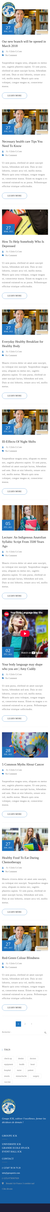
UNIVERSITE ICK (11, 1144)
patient (30, 1070)
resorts (7, 1076)
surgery (36, 1076)
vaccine (7, 1082)
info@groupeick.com (11, 1173)
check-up (8, 1058)
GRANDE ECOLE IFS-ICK (15, 1148)
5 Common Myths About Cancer (23, 764)
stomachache (21, 1076)
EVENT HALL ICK (12, 1151)
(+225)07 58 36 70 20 (11, 1168)
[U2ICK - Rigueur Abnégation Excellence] (15, 9)
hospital (7, 1070)
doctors (33, 1058)
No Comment (11, 55)
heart (33, 1064)
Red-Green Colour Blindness (20, 958)
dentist (21, 1058)
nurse (19, 1070)
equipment (8, 1064)
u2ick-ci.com (15, 51)
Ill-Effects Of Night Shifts (19, 441)
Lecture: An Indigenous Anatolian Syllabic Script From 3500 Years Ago (24, 542)
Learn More (14, 95)
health (21, 1064)
